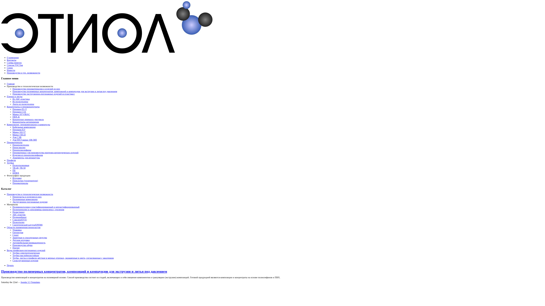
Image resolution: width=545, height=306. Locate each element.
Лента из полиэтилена (23, 104)
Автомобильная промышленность (28, 243)
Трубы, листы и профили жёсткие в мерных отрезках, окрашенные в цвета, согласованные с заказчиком (63, 258)
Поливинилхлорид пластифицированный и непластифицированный (45, 207)
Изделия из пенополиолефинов (27, 155)
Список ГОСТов (15, 65)
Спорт (15, 235)
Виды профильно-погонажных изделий (26, 250)
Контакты (11, 60)
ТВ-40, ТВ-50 (19, 168)
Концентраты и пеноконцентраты (23, 107)
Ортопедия (17, 232)
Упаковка (17, 230)
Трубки (10, 163)
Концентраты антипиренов (25, 122)
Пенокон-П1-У (19, 109)
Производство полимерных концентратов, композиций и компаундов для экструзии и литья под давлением (64, 91)
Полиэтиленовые (20, 165)
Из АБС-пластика (21, 99)
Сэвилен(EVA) (19, 220)
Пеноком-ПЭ (18, 129)
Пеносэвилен (18, 147)
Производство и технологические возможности (30, 194)
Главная (10, 84)
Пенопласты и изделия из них (27, 197)
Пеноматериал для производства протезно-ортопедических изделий (45, 152)
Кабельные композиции (24, 127)
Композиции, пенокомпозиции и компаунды (28, 124)
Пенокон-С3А (19, 112)
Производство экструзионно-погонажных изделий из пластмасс (43, 94)
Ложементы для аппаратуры (26, 158)
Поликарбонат (19, 217)
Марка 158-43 (19, 135)
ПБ (13, 170)
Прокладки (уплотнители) (25, 180)
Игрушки (17, 178)
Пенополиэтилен (20, 145)
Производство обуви (22, 245)
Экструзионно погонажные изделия (29, 202)
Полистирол (18, 212)
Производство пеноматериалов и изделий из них (36, 89)
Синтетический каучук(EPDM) (27, 225)
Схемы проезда (14, 62)
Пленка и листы (14, 96)
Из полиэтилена (20, 101)
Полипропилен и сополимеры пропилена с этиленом (38, 209)
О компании (13, 57)
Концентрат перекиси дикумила (28, 119)
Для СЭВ (16, 137)
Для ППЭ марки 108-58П (24, 140)
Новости (11, 70)
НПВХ (15, 173)
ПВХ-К (16, 117)
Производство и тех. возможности (23, 73)
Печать (10, 265)
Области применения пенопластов (23, 227)
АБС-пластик (19, 214)
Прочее (16, 248)
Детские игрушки (21, 240)
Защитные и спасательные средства (29, 237)
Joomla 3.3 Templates (30, 282)
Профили (11, 160)
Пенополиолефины (21, 150)
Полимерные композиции (25, 199)
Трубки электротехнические (26, 253)
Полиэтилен (18, 222)
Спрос (10, 68)
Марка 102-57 (19, 132)
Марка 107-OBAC (21, 114)
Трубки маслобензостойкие (25, 255)
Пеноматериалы (14, 142)
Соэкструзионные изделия (25, 260)
